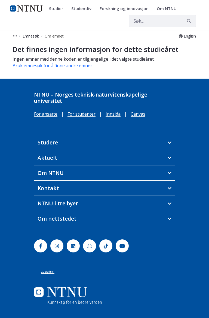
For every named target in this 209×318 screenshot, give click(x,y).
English (190, 36)
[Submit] (190, 21)
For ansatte (45, 114)
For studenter (81, 114)
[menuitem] (58, 9)
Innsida (113, 114)
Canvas (138, 114)
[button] (15, 36)
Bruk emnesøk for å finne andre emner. (53, 66)
